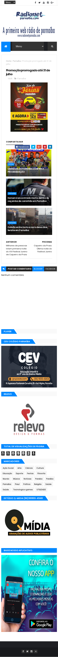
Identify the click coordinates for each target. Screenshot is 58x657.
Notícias (27, 478)
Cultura (40, 468)
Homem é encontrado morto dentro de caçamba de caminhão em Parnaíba (28, 199)
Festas (11, 164)
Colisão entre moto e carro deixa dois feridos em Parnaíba (27, 229)
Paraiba (38, 478)
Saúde (48, 484)
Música (16, 478)
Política (26, 484)
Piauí (17, 484)
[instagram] (48, 2)
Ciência (29, 468)
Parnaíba (17, 61)
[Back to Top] (35, 651)
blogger (38, 269)
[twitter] (39, 2)
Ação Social (8, 468)
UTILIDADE (41, 489)
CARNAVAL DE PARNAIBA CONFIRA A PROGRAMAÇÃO (26, 170)
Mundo (6, 478)
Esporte (19, 473)
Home (8, 61)
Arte (19, 468)
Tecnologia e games (23, 489)
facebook (50, 269)
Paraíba (49, 478)
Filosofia (41, 473)
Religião (38, 484)
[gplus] (52, 2)
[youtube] (43, 2)
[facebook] (35, 2)
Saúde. (6, 489)
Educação (7, 473)
